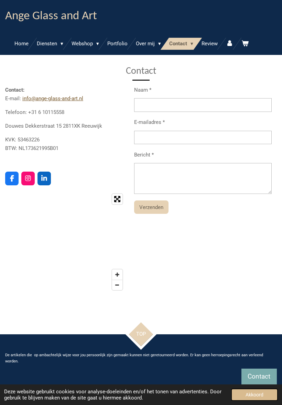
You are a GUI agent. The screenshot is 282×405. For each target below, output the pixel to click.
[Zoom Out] (117, 285)
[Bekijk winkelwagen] (245, 44)
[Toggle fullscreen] (117, 199)
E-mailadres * (149, 122)
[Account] (229, 44)
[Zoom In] (117, 274)
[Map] (65, 241)
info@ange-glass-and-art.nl (52, 98)
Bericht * (144, 155)
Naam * (142, 90)
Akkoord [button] (254, 394)
